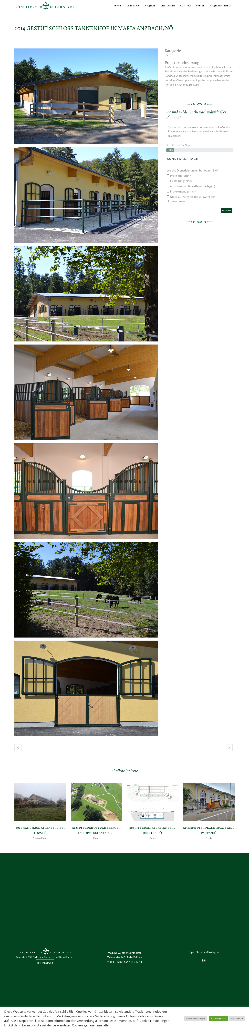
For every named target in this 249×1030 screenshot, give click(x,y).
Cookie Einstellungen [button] (195, 1018)
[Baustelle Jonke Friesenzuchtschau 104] (86, 393)
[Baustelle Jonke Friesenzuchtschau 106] (86, 492)
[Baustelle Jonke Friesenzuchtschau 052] (86, 591)
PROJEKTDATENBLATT (222, 5)
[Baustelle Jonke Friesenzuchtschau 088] (86, 97)
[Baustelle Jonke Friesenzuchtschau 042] (86, 295)
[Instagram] (204, 960)
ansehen (40, 802)
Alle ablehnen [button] (237, 1018)
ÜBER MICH (133, 5)
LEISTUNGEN (168, 5)
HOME (117, 5)
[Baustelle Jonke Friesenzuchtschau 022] (86, 196)
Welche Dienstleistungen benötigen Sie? (192, 170)
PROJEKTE (149, 5)
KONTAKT (185, 5)
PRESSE (200, 5)
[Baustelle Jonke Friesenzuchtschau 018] (86, 690)
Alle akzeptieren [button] (218, 1018)
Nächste (226, 210)
